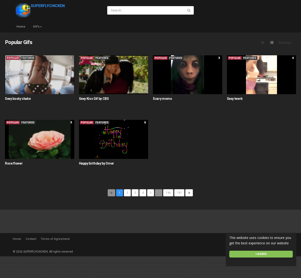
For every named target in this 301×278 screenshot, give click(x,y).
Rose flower (14, 163)
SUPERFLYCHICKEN (48, 6)
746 (168, 192)
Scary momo (162, 99)
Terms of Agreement (55, 239)
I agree (261, 254)
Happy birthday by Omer (96, 163)
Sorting (284, 42)
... (159, 192)
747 (179, 192)
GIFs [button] (36, 26)
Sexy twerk (235, 99)
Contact (31, 239)
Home (20, 26)
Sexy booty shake (18, 99)
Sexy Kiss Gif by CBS (94, 99)
